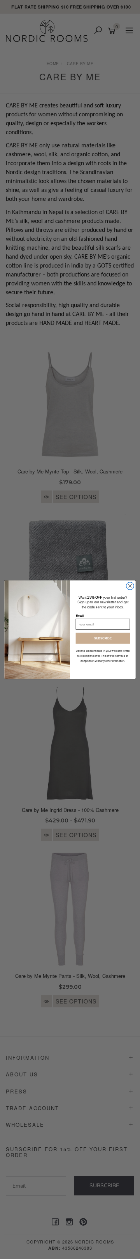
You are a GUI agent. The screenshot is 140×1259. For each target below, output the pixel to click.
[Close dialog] (130, 586)
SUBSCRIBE (103, 638)
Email (80, 615)
